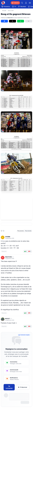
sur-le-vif (10, 10)
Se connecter (9, 387)
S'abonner (23, 387)
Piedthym (8, 257)
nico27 (7, 318)
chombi (7, 236)
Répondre (4, 251)
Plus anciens (20, 230)
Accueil (4, 10)
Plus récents (28, 230)
